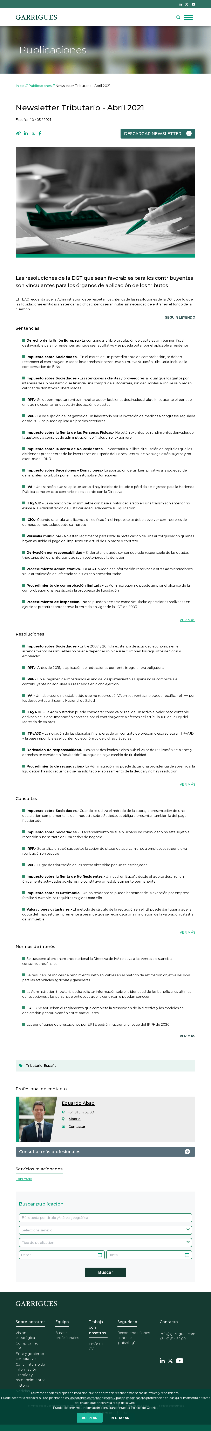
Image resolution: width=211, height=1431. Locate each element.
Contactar (76, 1127)
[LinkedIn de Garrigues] (180, 4)
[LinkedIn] (26, 133)
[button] (18, 133)
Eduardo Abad (78, 1103)
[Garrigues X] (170, 1360)
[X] (33, 133)
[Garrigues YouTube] (179, 1360)
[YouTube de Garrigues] (193, 4)
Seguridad (127, 1322)
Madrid (75, 1119)
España (50, 1066)
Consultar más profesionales (49, 1151)
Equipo (62, 1322)
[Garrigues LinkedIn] (162, 1360)
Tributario (34, 1066)
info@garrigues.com (177, 1334)
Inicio (20, 86)
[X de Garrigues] (186, 4)
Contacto (169, 1322)
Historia (22, 1385)
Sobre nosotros (30, 1322)
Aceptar (89, 1418)
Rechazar (120, 1418)
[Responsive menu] (188, 17)
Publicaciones (40, 86)
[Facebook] (40, 133)
